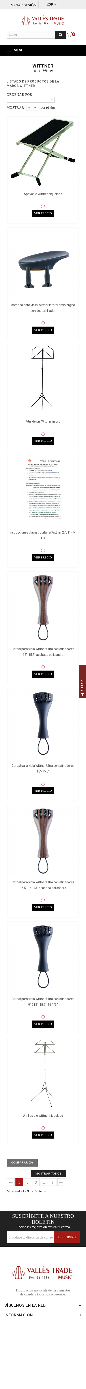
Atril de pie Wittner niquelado (43, 1115)
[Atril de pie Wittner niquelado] (43, 1073)
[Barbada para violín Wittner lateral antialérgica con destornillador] (43, 263)
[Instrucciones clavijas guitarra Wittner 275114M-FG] (43, 490)
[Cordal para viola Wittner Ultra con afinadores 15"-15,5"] (43, 723)
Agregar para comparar (43, 206)
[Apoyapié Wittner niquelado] (43, 152)
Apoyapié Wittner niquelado (43, 194)
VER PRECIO (43, 213)
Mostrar (15, 107)
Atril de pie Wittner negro (43, 421)
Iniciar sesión (22, 5)
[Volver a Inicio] (35, 71)
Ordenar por (19, 94)
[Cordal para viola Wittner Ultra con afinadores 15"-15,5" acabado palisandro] (43, 607)
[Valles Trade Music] (43, 18)
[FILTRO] (82, 694)
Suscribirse (66, 1237)
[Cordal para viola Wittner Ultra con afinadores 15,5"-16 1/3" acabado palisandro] (43, 840)
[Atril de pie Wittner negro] (43, 379)
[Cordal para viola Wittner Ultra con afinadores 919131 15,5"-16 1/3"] (43, 957)
